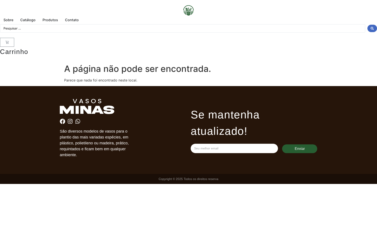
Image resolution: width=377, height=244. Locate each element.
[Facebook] (62, 121)
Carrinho (14, 51)
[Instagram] (70, 121)
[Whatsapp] (78, 121)
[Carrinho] (7, 42)
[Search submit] (372, 28)
